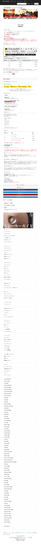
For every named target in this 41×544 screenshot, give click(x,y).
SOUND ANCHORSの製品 (8, 486)
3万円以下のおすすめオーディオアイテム (10, 209)
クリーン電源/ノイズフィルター (9, 354)
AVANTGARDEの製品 (7, 393)
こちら (20, 38)
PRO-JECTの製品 (7, 476)
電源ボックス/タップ (7, 356)
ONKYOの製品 (6, 468)
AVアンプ (5, 364)
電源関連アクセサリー (7, 360)
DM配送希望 (35, 532)
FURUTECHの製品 (7, 430)
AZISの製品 (6, 399)
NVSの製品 (6, 464)
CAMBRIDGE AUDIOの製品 (8, 406)
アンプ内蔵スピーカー (7, 237)
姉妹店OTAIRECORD (6, 534)
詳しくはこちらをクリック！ (24, 58)
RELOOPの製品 (6, 484)
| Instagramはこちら (21, 197)
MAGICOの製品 (6, 453)
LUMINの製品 (6, 445)
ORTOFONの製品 (7, 466)
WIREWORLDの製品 (7, 511)
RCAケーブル (6, 266)
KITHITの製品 (6, 441)
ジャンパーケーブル (7, 264)
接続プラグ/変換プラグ (7, 277)
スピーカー (6, 229)
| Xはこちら (21, 192)
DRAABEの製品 (6, 418)
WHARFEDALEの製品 (7, 515)
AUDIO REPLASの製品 (7, 389)
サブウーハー (6, 372)
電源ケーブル (6, 358)
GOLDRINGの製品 (7, 432)
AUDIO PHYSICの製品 (7, 385)
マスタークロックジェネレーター (9, 295)
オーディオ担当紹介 (28, 532)
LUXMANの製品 (6, 449)
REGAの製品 (6, 482)
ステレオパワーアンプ (7, 248)
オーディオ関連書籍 (7, 349)
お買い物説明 (20, 1)
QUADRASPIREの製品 (7, 478)
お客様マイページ (21, 187)
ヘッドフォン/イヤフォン (8, 302)
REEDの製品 (6, 480)
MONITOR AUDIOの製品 (8, 459)
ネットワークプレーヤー (8, 293)
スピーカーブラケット (7, 374)
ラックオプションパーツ (8, 343)
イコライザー (6, 312)
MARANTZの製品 (7, 455)
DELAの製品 (6, 416)
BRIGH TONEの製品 (7, 403)
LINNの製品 (6, 447)
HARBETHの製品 (7, 435)
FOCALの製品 (6, 428)
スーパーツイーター (7, 231)
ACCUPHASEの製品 (7, 379)
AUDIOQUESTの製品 (7, 387)
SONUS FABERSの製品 (8, 488)
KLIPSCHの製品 (6, 443)
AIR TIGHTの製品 (7, 381)
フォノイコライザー (7, 322)
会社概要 (4, 532)
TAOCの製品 (6, 497)
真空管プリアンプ (7, 258)
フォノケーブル (6, 275)
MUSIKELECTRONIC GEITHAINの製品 (10, 461)
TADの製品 (6, 503)
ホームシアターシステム (8, 366)
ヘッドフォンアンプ (7, 304)
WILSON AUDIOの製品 (7, 517)
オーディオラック (7, 341)
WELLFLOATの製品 (7, 513)
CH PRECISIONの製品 (7, 410)
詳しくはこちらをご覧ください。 (30, 70)
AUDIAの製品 (6, 383)
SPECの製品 (6, 490)
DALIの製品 (6, 412)
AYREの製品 (6, 397)
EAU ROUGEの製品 (7, 420)
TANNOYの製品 (6, 495)
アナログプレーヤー (7, 320)
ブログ (26, 1)
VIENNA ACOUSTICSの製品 (8, 509)
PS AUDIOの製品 (7, 470)
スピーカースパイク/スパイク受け (9, 235)
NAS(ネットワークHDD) (8, 297)
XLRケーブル (6, 268)
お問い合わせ (14, 1)
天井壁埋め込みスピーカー (8, 368)
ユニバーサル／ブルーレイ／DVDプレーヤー (11, 287)
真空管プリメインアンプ (8, 254)
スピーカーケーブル (7, 262)
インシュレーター (7, 335)
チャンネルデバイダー (7, 310)
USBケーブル (6, 272)
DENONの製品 (6, 414)
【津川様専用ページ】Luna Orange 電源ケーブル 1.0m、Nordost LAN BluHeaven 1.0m (21, 31)
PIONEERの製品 (6, 474)
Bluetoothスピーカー (7, 239)
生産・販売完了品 (7, 526)
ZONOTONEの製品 (7, 522)
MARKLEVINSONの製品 (8, 451)
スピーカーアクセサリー (8, 241)
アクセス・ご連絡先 (11, 532)
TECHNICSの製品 (7, 505)
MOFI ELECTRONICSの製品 (8, 457)
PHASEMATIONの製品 (7, 472)
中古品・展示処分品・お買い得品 (9, 205)
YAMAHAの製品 (6, 519)
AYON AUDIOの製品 (7, 395)
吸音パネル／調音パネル (8, 339)
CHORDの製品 (6, 408)
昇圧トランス (6, 325)
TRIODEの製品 (6, 493)
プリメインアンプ (7, 246)
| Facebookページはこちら (20, 189)
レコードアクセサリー (7, 331)
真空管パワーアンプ (7, 256)
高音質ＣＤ (6, 207)
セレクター (6, 314)
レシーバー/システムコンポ (8, 316)
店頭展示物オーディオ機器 (8, 203)
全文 (33, 3)
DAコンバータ (6, 291)
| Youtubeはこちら (21, 194)
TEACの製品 (6, 499)
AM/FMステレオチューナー (8, 308)
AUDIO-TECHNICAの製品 (8, 391)
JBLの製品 (6, 439)
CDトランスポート (7, 285)
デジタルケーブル (7, 270)
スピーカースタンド (7, 233)
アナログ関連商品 (7, 329)
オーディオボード (7, 337)
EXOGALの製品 (6, 426)
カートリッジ (6, 327)
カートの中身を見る (21, 184)
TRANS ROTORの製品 (7, 501)
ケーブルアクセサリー (7, 279)
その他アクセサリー (7, 345)
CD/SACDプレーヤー (7, 283)
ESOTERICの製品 (7, 424)
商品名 (29, 3)
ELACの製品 (6, 422)
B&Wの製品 (6, 401)
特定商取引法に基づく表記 (19, 532)
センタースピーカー (7, 370)
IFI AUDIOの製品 (6, 437)
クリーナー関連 (6, 347)
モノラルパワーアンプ (7, 250)
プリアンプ (6, 252)
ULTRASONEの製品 (7, 507)
